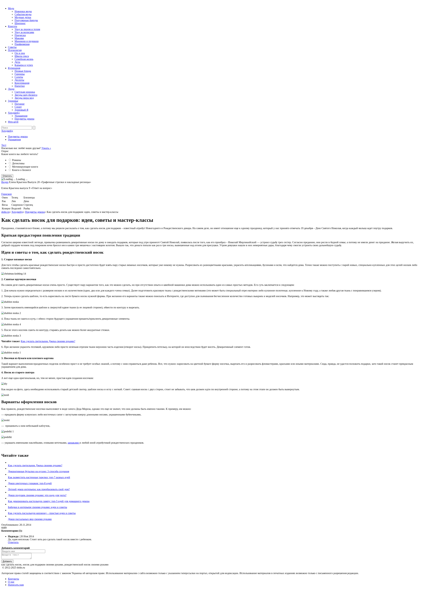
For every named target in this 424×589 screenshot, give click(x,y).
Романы (16, 160)
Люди (11, 89)
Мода (11, 8)
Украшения (21, 115)
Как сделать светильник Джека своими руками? (48, 341)
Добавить (7, 561)
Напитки (20, 86)
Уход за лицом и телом (27, 29)
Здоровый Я (21, 109)
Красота (12, 26)
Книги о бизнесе (21, 170)
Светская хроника (25, 92)
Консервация (22, 83)
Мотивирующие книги (25, 166)
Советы (12, 47)
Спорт (18, 106)
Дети (17, 62)
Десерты (19, 80)
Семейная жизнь (24, 59)
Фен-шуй (13, 121)
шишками (74, 442)
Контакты (13, 578)
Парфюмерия (22, 44)
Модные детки (23, 17)
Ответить (13, 542)
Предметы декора (24, 118)
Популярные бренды (26, 20)
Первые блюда (23, 71)
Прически (20, 35)
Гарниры (20, 74)
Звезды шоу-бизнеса (26, 94)
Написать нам (16, 584)
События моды (23, 14)
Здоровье (13, 100)
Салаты (19, 77)
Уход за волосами (24, 32)
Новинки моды (23, 11)
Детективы (18, 163)
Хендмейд (14, 112)
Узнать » (46, 148)
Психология (15, 50)
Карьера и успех (24, 65)
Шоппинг (20, 23)
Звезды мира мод (24, 97)
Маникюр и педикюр (27, 41)
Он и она (20, 53)
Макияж (19, 38)
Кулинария (14, 68)
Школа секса (22, 56)
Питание (20, 103)
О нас (11, 581)
